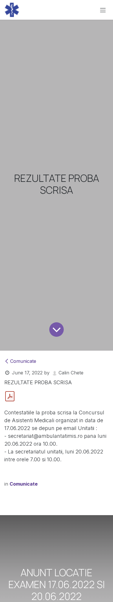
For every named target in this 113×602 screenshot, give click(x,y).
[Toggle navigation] (103, 10)
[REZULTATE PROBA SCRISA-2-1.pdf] (9, 396)
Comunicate (23, 361)
